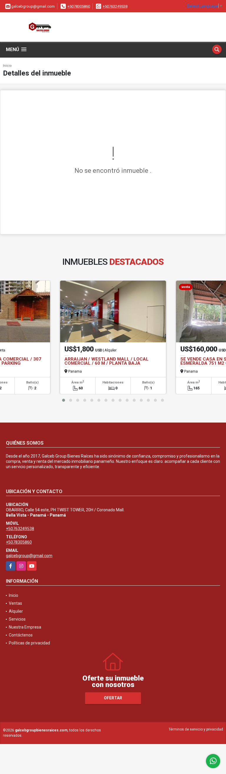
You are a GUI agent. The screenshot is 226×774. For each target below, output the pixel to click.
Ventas (15, 603)
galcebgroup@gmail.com (29, 555)
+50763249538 (115, 6)
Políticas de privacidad (29, 643)
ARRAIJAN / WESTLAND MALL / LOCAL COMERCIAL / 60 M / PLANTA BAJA (106, 361)
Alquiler (16, 611)
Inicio (7, 66)
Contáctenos (21, 635)
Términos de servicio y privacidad (196, 729)
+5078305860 (78, 6)
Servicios (17, 619)
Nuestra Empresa (25, 627)
